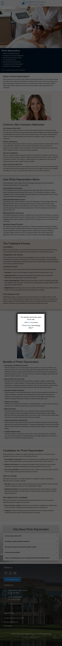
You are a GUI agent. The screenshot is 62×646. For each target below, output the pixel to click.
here (29, 322)
